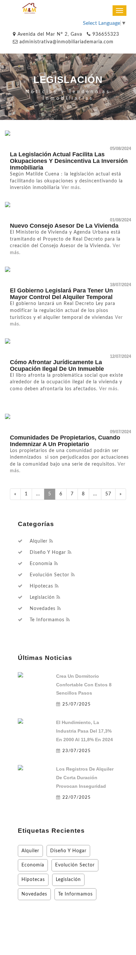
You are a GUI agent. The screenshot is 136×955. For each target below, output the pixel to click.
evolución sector (49, 575)
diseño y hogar (48, 552)
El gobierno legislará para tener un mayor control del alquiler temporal (61, 293)
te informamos (47, 620)
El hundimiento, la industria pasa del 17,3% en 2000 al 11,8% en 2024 (84, 731)
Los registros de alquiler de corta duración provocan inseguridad (85, 777)
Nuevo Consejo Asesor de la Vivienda (64, 225)
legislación (42, 597)
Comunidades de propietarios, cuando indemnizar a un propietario (65, 440)
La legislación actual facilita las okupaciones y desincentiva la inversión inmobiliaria (69, 161)
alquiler (39, 541)
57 (108, 493)
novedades (42, 608)
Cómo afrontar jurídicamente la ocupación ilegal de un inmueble (57, 365)
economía (41, 563)
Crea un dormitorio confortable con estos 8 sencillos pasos (84, 684)
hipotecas (41, 586)
